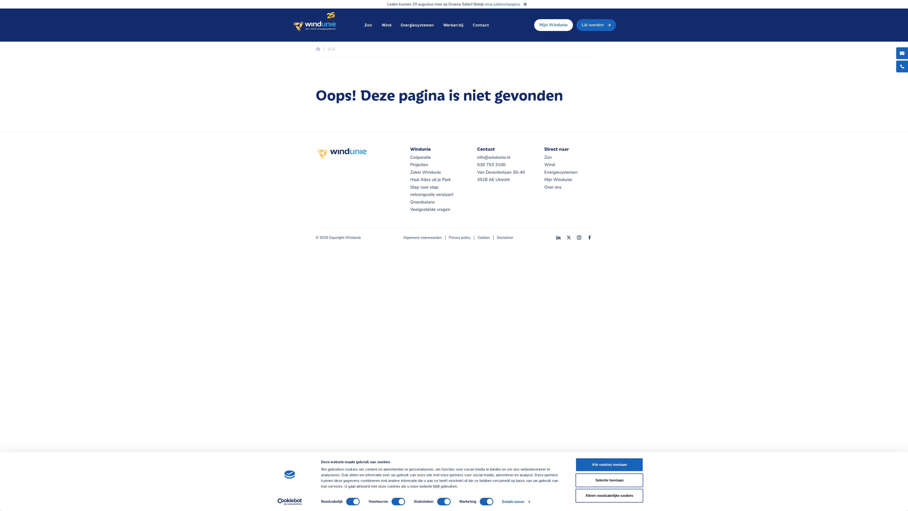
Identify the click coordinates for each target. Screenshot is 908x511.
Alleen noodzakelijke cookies (609, 495)
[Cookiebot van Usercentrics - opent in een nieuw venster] (289, 501)
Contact (481, 25)
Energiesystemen (417, 25)
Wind (386, 25)
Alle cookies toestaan (609, 465)
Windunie (314, 22)
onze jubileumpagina (502, 4)
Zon (368, 25)
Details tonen (513, 502)
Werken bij (453, 25)
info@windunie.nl (493, 157)
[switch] (398, 501)
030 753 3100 (491, 164)
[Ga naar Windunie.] (318, 49)
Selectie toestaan (609, 480)
